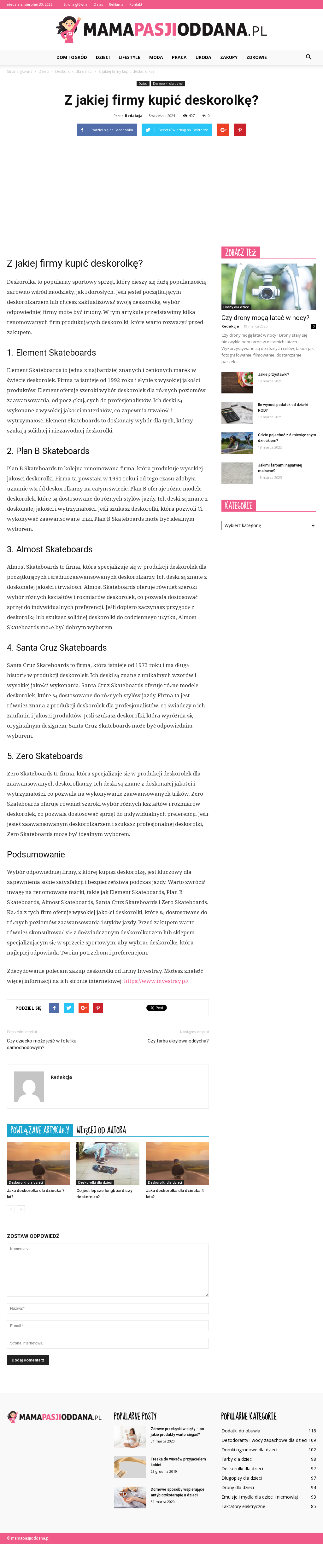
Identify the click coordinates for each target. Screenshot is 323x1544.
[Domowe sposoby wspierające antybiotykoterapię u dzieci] (130, 1497)
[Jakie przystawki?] (237, 382)
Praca (179, 57)
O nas (98, 4)
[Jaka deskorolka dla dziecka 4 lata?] (177, 1163)
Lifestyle (129, 57)
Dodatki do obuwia (240, 1431)
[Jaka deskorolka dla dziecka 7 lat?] (38, 1163)
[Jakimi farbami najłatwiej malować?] (237, 473)
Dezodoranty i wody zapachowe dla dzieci (264, 1440)
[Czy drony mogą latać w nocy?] (268, 287)
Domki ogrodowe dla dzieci (249, 1450)
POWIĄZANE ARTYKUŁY (40, 1130)
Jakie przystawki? (273, 374)
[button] (308, 57)
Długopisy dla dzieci (241, 1478)
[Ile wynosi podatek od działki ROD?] (237, 413)
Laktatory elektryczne (243, 1506)
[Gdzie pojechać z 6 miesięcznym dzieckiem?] (237, 443)
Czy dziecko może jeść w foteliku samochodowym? (41, 1044)
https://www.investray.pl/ (156, 981)
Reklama (116, 4)
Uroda (203, 57)
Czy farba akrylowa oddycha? (178, 1041)
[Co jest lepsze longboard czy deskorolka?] (107, 1163)
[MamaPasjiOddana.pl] (161, 29)
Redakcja (134, 115)
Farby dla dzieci (237, 1459)
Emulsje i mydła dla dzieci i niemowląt (259, 1497)
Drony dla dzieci (236, 307)
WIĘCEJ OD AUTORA (101, 1130)
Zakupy (229, 57)
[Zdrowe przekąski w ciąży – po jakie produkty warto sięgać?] (130, 1437)
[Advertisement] (161, 190)
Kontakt (135, 4)
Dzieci (103, 57)
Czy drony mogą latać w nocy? (265, 318)
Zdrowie (256, 57)
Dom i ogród (71, 57)
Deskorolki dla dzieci (168, 83)
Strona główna (75, 4)
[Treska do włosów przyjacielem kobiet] (130, 1467)
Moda (156, 57)
